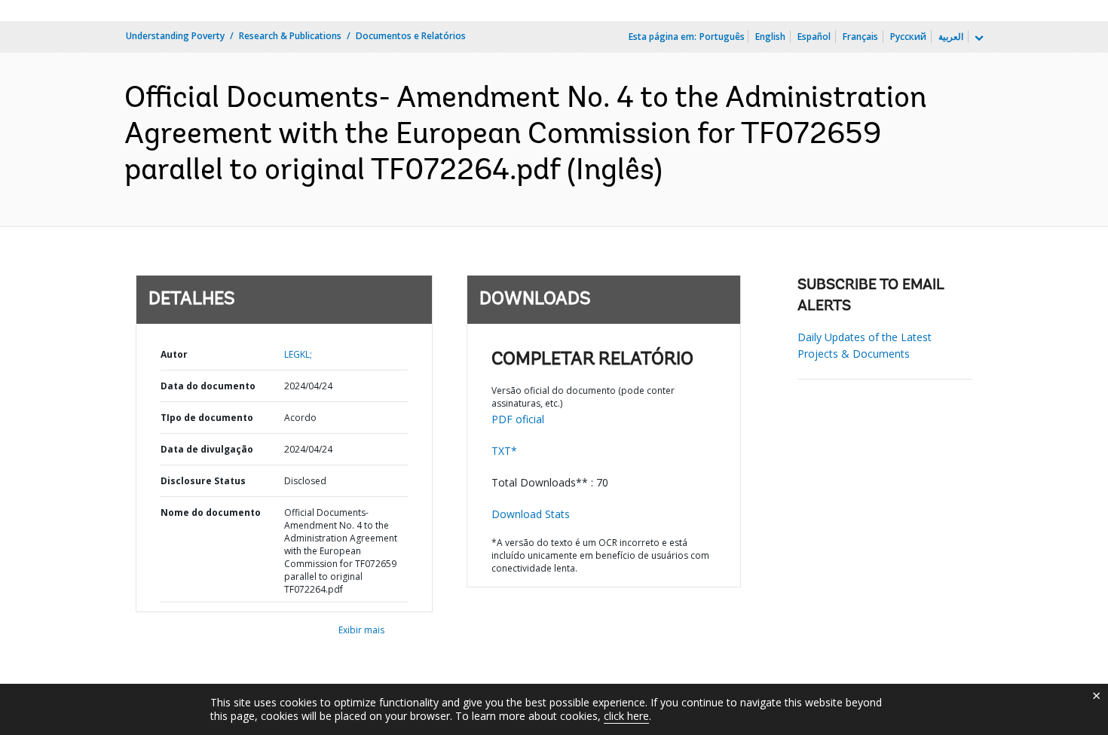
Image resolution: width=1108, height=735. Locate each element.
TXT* (504, 451)
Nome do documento (211, 512)
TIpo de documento (207, 417)
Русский (908, 36)
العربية (950, 36)
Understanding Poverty (175, 35)
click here (626, 716)
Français (860, 36)
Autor (174, 354)
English (770, 36)
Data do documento (208, 386)
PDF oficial (517, 419)
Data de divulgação (207, 449)
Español (814, 36)
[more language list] (978, 38)
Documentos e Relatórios (411, 35)
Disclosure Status (203, 480)
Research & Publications (290, 35)
